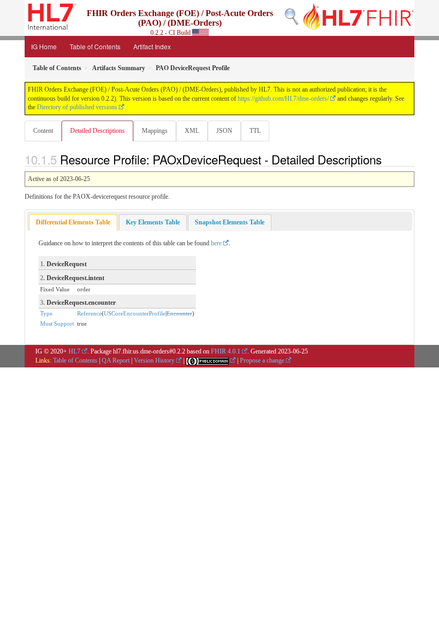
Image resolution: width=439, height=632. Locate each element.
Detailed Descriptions (97, 130)
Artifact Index (152, 46)
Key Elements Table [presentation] (153, 222)
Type (46, 313)
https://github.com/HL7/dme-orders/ (283, 98)
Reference (89, 313)
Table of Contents (95, 46)
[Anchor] (387, 159)
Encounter (179, 313)
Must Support (57, 323)
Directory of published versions (77, 107)
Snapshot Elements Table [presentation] (229, 222)
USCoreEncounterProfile (134, 313)
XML (192, 130)
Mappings (155, 130)
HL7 (74, 351)
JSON (224, 130)
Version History (154, 360)
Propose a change (262, 360)
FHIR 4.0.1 (225, 351)
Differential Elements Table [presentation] (73, 222)
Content (43, 130)
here (216, 243)
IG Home (44, 46)
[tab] (73, 222)
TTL (255, 130)
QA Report (116, 360)
